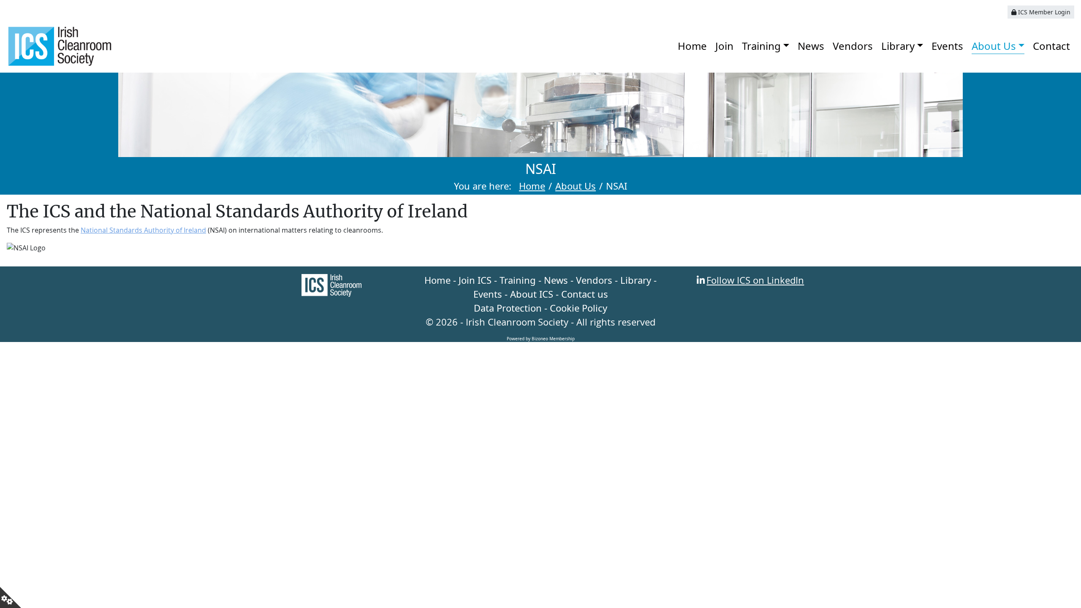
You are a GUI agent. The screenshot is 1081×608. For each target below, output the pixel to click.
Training (761, 46)
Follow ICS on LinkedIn (755, 280)
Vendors (853, 46)
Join (724, 46)
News (811, 46)
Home (692, 46)
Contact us (584, 294)
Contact (1051, 46)
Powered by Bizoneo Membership (541, 339)
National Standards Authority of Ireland (143, 230)
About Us (994, 46)
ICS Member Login (1043, 12)
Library (898, 46)
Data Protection (508, 307)
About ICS (531, 294)
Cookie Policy (578, 307)
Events (947, 46)
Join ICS (475, 280)
